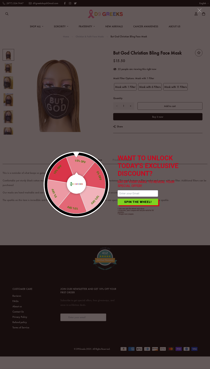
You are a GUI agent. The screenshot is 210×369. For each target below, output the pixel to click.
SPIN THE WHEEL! (138, 202)
